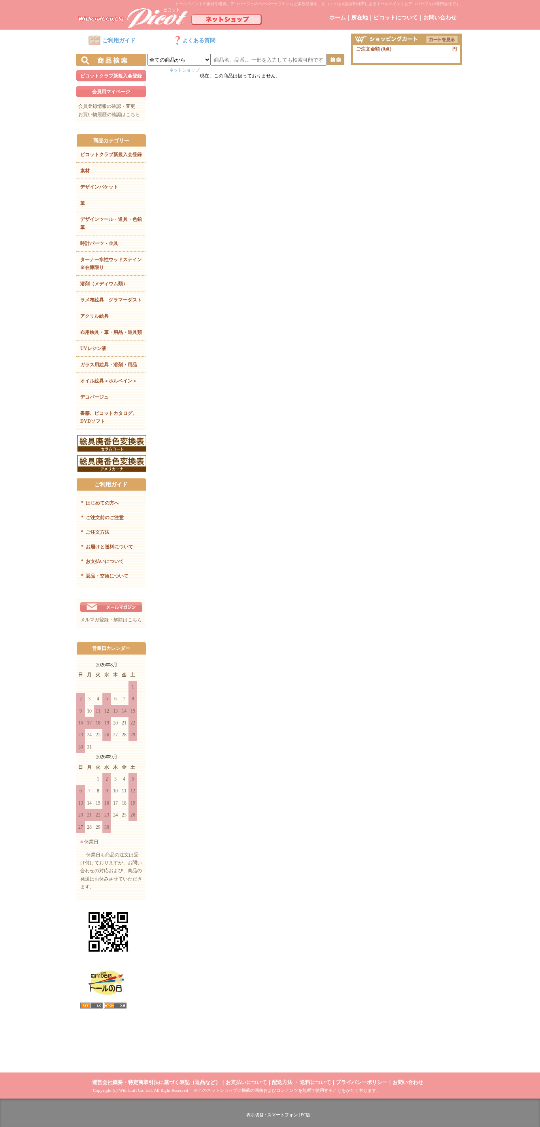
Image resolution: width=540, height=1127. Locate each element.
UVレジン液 (93, 348)
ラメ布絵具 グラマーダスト (111, 300)
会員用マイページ (111, 91)
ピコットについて (396, 18)
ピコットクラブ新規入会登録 (111, 76)
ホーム (337, 18)
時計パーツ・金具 (99, 243)
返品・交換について (104, 576)
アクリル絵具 (94, 316)
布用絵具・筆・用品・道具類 (111, 332)
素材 (85, 170)
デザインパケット (99, 187)
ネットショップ (184, 70)
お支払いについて (102, 561)
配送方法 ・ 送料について (301, 1082)
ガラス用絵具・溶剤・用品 (108, 364)
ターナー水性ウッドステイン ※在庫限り (113, 263)
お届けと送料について (107, 546)
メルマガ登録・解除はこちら (111, 620)
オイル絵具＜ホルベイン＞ (108, 381)
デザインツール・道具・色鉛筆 (111, 223)
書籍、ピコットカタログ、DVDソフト (108, 417)
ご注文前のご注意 (102, 517)
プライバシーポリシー (361, 1082)
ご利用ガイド (119, 40)
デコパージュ (94, 397)
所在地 (359, 18)
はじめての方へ (100, 503)
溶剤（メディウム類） (104, 283)
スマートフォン (282, 1114)
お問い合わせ (440, 18)
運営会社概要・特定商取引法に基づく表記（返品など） (156, 1082)
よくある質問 (198, 40)
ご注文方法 (95, 532)
